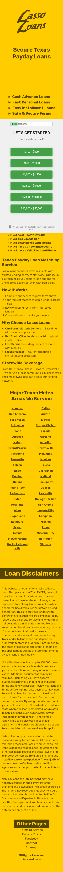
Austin (45, 414)
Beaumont (46, 482)
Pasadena (17, 453)
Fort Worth (17, 419)
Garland (45, 436)
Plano (17, 431)
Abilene (17, 482)
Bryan (17, 527)
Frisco (46, 465)
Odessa (46, 487)
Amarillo (45, 442)
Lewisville (45, 493)
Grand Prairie (17, 448)
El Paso (45, 419)
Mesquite (17, 459)
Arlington (17, 425)
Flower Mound (17, 538)
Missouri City (45, 533)
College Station (45, 499)
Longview (45, 516)
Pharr (46, 527)
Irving (17, 442)
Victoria (45, 544)
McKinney (45, 453)
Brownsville (45, 448)
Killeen (17, 465)
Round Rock (17, 487)
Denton (17, 476)
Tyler (17, 499)
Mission (46, 521)
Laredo (45, 431)
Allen (17, 510)
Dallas (46, 408)
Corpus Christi (46, 425)
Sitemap (31, 847)
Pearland (17, 504)
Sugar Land (17, 516)
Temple (17, 533)
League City (45, 510)
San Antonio (17, 414)
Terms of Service (31, 830)
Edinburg (17, 521)
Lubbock (17, 436)
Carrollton (46, 470)
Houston (17, 408)
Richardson (17, 493)
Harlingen (45, 538)
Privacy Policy (31, 834)
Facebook (31, 838)
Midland (45, 476)
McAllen (45, 459)
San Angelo (45, 504)
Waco (17, 470)
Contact (31, 843)
